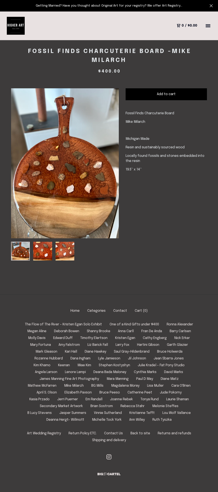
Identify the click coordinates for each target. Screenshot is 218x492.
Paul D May (144, 379)
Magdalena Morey (125, 386)
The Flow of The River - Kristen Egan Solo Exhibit (63, 324)
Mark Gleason (46, 351)
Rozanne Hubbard (48, 358)
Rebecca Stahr (132, 406)
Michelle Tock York (107, 420)
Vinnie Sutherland (108, 413)
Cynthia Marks (145, 372)
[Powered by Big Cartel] (109, 474)
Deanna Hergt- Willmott (65, 420)
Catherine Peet (140, 392)
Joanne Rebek (121, 399)
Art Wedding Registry (44, 433)
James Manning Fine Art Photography (69, 379)
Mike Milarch (74, 386)
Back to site (140, 433)
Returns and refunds (174, 433)
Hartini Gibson (148, 345)
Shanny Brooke (98, 331)
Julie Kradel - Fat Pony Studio (161, 365)
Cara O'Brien (181, 386)
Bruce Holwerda (169, 351)
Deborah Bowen (66, 331)
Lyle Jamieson (109, 358)
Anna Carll (126, 331)
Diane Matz (170, 379)
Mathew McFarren (42, 386)
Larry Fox (122, 345)
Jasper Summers (72, 413)
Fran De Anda (151, 331)
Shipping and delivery (109, 440)
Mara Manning (118, 379)
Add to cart (166, 94)
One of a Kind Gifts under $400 (134, 324)
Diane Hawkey (95, 351)
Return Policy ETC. (82, 433)
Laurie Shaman (177, 399)
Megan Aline (36, 331)
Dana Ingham (80, 358)
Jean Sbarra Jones (169, 358)
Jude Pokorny (171, 392)
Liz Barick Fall (97, 345)
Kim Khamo (42, 365)
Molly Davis (37, 338)
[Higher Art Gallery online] (16, 26)
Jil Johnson (137, 358)
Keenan (64, 365)
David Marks (173, 372)
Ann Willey (137, 420)
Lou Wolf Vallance (176, 413)
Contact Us (113, 433)
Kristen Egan (125, 338)
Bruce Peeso (109, 392)
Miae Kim (84, 365)
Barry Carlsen (180, 331)
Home (75, 311)
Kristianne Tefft (142, 413)
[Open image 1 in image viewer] (65, 163)
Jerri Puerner (67, 399)
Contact (120, 311)
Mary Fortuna (40, 345)
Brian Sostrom (101, 406)
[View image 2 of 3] (42, 251)
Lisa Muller (155, 386)
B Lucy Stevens (39, 413)
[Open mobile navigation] (208, 26)
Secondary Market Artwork (61, 406)
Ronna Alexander (180, 324)
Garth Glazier (177, 345)
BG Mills (97, 386)
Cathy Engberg (155, 338)
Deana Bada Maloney (109, 372)
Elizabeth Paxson (78, 392)
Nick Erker (182, 338)
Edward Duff (63, 338)
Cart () (141, 311)
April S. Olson (47, 392)
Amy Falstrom (69, 345)
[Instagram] (109, 457)
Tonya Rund (150, 399)
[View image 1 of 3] (20, 251)
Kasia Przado (39, 399)
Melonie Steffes (165, 406)
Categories (96, 311)
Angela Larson (46, 372)
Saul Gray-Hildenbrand (131, 351)
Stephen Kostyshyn (114, 365)
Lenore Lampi (75, 372)
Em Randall (94, 399)
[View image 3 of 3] (65, 251)
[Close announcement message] (211, 5)
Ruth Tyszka (162, 420)
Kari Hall (71, 351)
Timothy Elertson (94, 338)
